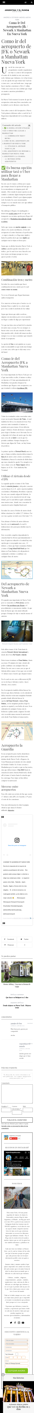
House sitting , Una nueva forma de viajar (17, 985)
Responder (30, 1023)
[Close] (3, 1374)
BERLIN (19, 1404)
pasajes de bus (16, 1023)
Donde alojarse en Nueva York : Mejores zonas (17, 1005)
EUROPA (25, 1404)
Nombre (4, 1106)
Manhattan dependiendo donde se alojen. (16, 220)
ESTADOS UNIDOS (18, 17)
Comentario (5, 1083)
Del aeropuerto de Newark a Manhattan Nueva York (16, 152)
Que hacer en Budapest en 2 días (17, 996)
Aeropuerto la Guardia (14, 156)
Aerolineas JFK (22, 388)
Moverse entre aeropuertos (13, 160)
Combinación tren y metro (15, 137)
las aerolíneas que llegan (15, 605)
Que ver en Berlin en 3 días (18, 1408)
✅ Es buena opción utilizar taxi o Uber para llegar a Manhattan (16, 131)
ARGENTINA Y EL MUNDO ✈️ (22, 918)
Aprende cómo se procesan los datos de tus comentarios (14, 1127)
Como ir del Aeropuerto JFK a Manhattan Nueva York (15, 142)
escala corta (13, 213)
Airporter (11, 810)
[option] (17, 974)
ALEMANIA (12, 1404)
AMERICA (7, 17)
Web (24, 1106)
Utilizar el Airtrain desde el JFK (15, 147)
